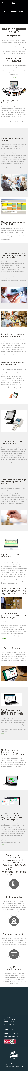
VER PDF (14, 77)
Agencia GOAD (19, 1066)
